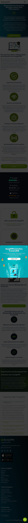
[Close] (26, 247)
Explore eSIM (14, 258)
